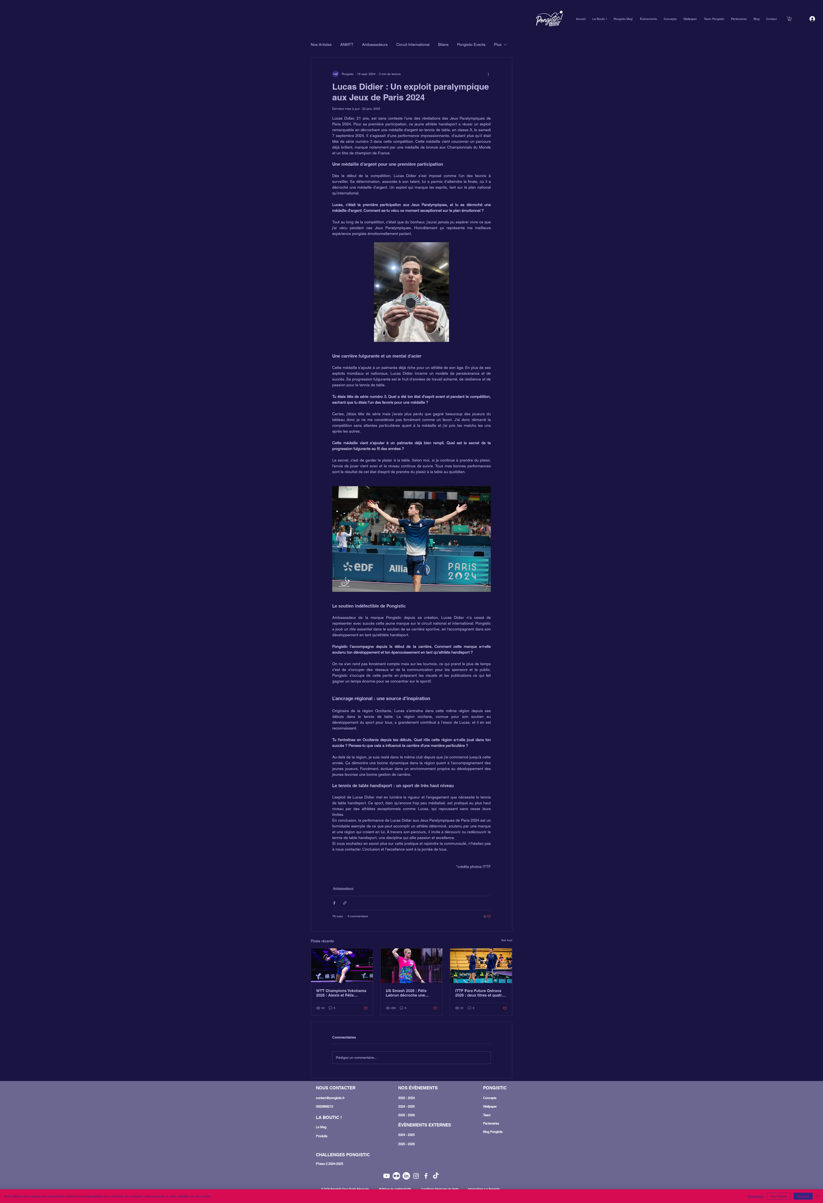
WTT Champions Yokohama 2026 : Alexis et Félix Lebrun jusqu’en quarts (341, 992)
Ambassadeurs (375, 44)
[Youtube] (386, 1176)
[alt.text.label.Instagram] (416, 1176)
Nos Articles (321, 44)
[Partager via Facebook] (334, 903)
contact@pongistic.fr (330, 1098)
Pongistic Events (471, 44)
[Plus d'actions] (488, 74)
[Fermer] (817, 1196)
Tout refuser (779, 1196)
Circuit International (413, 44)
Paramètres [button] (756, 1196)
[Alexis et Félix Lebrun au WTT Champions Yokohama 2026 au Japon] (342, 965)
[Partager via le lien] (345, 903)
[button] (789, 19)
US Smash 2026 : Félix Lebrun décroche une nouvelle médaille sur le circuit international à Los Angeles (409, 992)
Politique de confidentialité (395, 1189)
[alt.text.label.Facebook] (426, 1176)
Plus (498, 44)
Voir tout (506, 940)
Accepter (803, 1196)
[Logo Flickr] (396, 1176)
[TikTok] (436, 1176)
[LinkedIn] (406, 1176)
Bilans (443, 44)
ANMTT (346, 44)
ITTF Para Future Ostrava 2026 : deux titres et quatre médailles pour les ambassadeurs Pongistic (479, 992)
